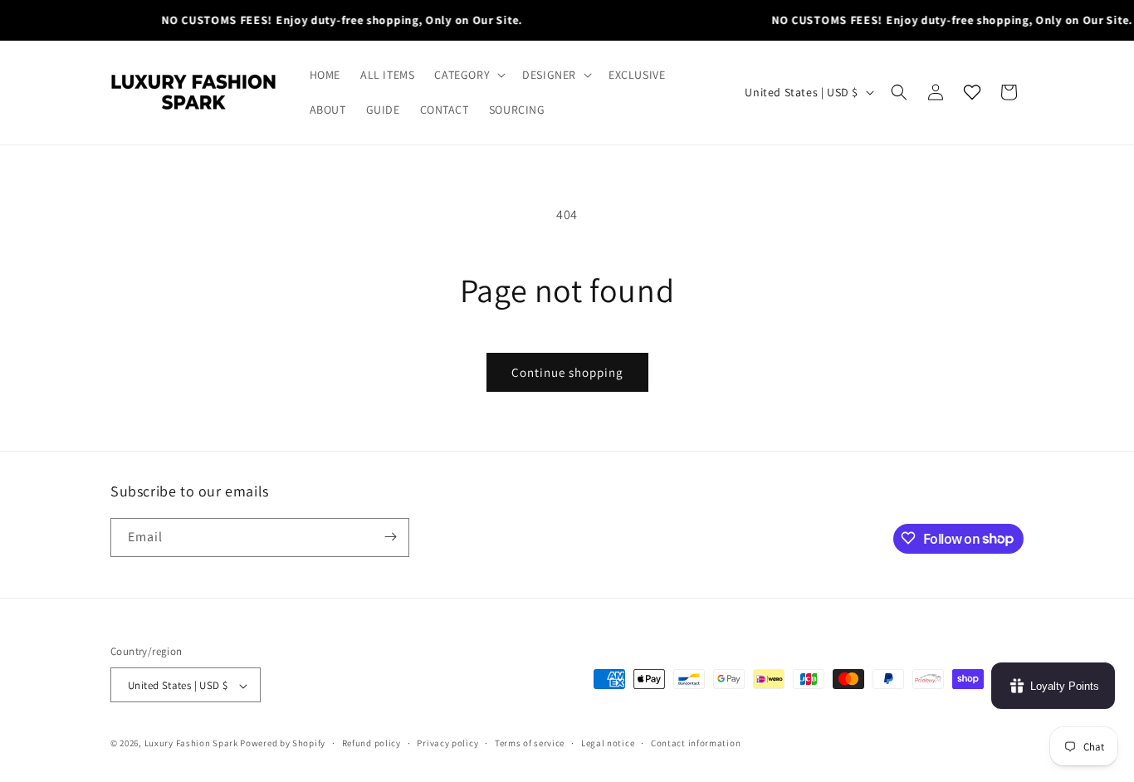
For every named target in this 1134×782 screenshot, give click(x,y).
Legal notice (607, 743)
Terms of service (530, 743)
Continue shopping (567, 372)
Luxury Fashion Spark (191, 744)
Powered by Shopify (282, 744)
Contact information (696, 743)
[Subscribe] (390, 536)
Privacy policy (447, 743)
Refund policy (371, 743)
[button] (468, 74)
